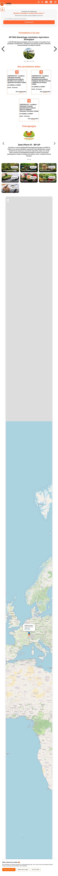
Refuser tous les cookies (23, 869)
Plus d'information (21, 91)
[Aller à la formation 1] (24, 61)
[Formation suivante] (54, 47)
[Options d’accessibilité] (2, 9)
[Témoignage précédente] (4, 143)
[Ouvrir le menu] (38, 2)
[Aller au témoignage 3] (30, 159)
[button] (29, 633)
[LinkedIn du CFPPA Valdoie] (51, 2)
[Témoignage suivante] (54, 143)
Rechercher (30, 22)
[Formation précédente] (3, 47)
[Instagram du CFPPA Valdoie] (55, 2)
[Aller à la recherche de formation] (42, 2)
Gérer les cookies (35, 869)
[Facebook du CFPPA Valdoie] (46, 2)
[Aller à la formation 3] (27, 61)
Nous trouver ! (28, 629)
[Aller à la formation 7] (33, 61)
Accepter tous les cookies (9, 869)
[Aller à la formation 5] (30, 61)
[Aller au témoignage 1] (27, 159)
